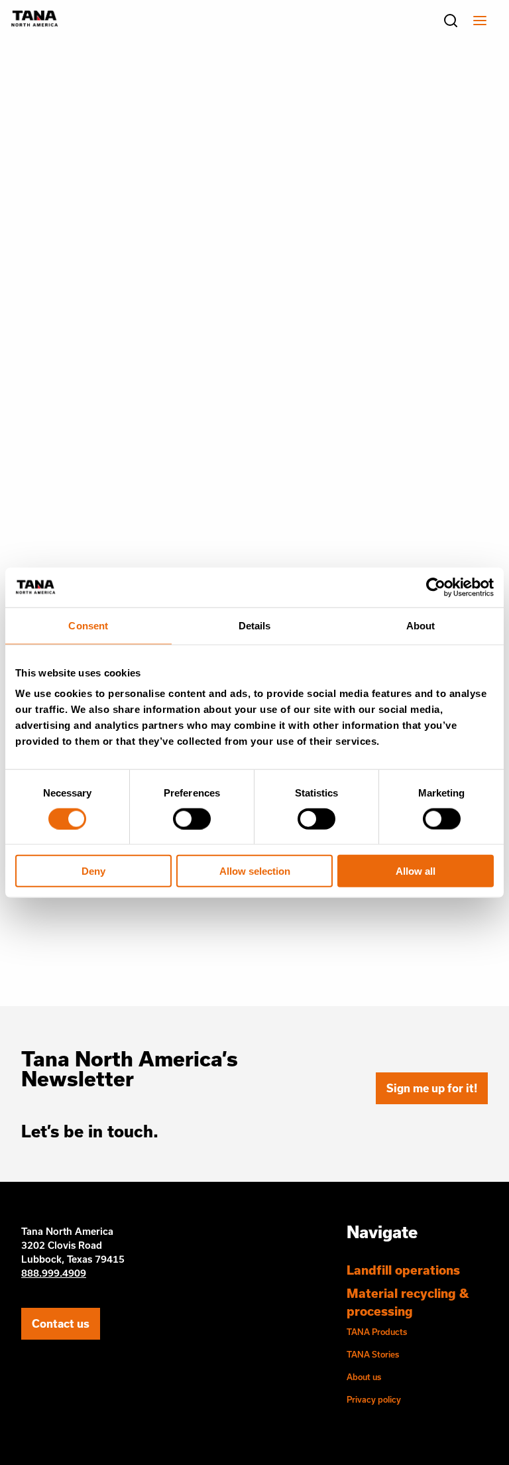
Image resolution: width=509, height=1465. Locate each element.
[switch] (192, 818)
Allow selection (254, 871)
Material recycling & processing (408, 1302)
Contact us (60, 1323)
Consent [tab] (88, 625)
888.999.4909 (53, 1273)
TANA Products (377, 1331)
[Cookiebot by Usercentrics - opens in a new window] (436, 587)
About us (364, 1376)
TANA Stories (373, 1354)
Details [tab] (255, 625)
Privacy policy (374, 1399)
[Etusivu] (34, 22)
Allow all (415, 871)
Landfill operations (403, 1270)
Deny (93, 871)
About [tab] (420, 625)
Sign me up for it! (431, 1088)
